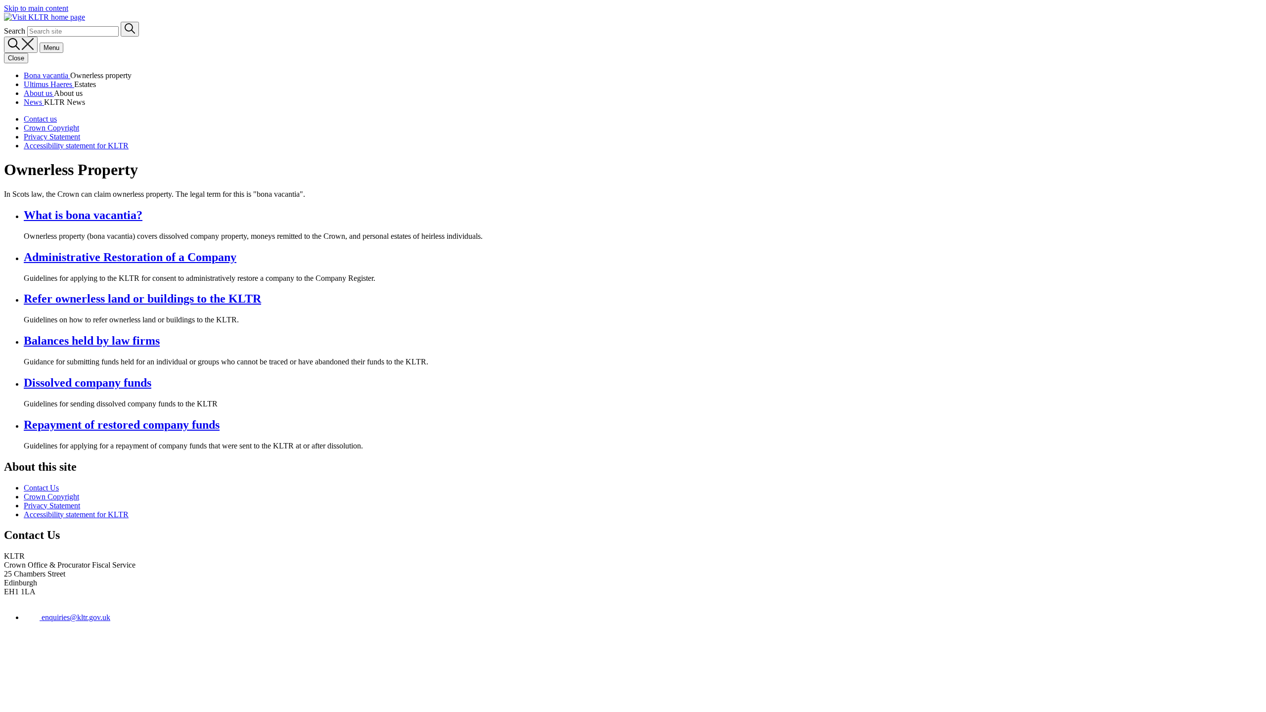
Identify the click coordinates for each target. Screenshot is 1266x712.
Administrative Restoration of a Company (130, 257)
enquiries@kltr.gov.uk (75, 617)
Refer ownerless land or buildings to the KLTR (142, 298)
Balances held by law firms (92, 340)
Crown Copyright (51, 128)
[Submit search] (130, 29)
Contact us (40, 119)
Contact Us (41, 488)
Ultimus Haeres (49, 84)
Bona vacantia (47, 75)
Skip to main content (36, 8)
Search (14, 31)
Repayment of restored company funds (122, 424)
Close (16, 58)
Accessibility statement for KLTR (76, 145)
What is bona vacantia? (83, 215)
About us (39, 93)
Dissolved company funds (87, 382)
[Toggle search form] (21, 45)
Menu (51, 47)
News (34, 102)
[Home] (44, 17)
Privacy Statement (52, 137)
